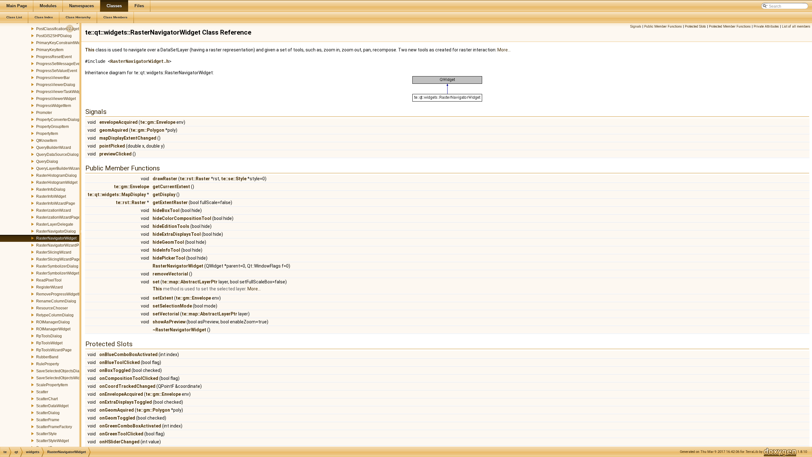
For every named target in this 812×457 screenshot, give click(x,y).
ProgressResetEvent (54, 57)
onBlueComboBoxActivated (128, 354)
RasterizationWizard (53, 210)
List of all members (796, 26)
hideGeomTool (168, 242)
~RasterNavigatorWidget (179, 329)
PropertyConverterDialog (57, 119)
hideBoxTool (166, 210)
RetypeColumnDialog (55, 315)
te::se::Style (233, 178)
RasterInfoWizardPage (55, 203)
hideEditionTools (171, 226)
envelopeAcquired (118, 122)
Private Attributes (766, 26)
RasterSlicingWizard (53, 252)
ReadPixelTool (49, 280)
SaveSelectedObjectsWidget (60, 378)
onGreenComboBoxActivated (130, 425)
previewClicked (115, 153)
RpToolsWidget (49, 343)
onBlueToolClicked (119, 362)
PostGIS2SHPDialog (54, 36)
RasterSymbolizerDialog (57, 266)
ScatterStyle (46, 434)
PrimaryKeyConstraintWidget (61, 43)
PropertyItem (47, 133)
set (156, 281)
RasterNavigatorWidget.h (139, 61)
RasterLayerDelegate (54, 224)
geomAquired (113, 130)
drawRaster (165, 178)
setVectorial (166, 313)
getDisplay (164, 194)
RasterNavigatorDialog (56, 231)
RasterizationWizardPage (58, 217)
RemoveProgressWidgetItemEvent (65, 294)
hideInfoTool (166, 250)
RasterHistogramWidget (56, 182)
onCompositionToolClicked (128, 378)
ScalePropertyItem (52, 385)
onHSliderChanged (119, 441)
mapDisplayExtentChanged (127, 138)
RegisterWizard (49, 287)
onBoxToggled (115, 370)
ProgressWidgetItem (53, 105)
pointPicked (112, 146)
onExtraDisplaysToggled (125, 402)
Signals (635, 26)
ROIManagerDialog (53, 322)
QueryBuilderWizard (53, 147)
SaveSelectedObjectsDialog (60, 371)
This (90, 49)
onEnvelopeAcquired (121, 394)
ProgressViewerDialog (55, 85)
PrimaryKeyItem (49, 50)
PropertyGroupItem (52, 126)
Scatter (42, 392)
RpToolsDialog (49, 336)
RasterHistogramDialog (56, 175)
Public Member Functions (663, 26)
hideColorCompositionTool (182, 218)
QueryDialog (47, 161)
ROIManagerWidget (53, 329)
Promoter (44, 112)
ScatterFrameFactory (54, 427)
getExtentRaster (170, 202)
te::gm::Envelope (157, 122)
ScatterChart (47, 399)
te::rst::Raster (195, 178)
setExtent (163, 298)
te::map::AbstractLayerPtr (190, 281)
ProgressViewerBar (53, 78)
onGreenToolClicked (121, 433)
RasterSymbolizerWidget (57, 273)
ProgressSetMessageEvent (59, 64)
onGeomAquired (116, 410)
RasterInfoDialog (50, 189)
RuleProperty (47, 364)
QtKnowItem (46, 140)
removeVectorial (170, 273)
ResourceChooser (52, 308)
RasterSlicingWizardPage (58, 259)
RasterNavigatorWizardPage (61, 245)
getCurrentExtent (171, 186)
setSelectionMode (172, 305)
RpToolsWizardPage (54, 350)
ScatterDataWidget (52, 406)
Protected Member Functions (730, 26)
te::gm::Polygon (147, 130)
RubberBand (47, 357)
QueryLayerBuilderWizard (58, 168)
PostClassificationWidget (57, 29)
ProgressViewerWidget (56, 98)
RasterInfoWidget (51, 196)
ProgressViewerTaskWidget (60, 91)
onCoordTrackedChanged (127, 386)
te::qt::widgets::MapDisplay (117, 194)
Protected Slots (695, 26)
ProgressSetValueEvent (56, 71)
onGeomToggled (117, 418)
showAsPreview (169, 321)
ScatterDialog (48, 413)
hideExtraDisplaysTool (177, 234)
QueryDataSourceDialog (57, 154)
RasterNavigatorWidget (56, 238)
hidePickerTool (169, 258)
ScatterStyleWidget (52, 441)
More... (504, 49)
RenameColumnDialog (56, 301)
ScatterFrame (47, 420)
